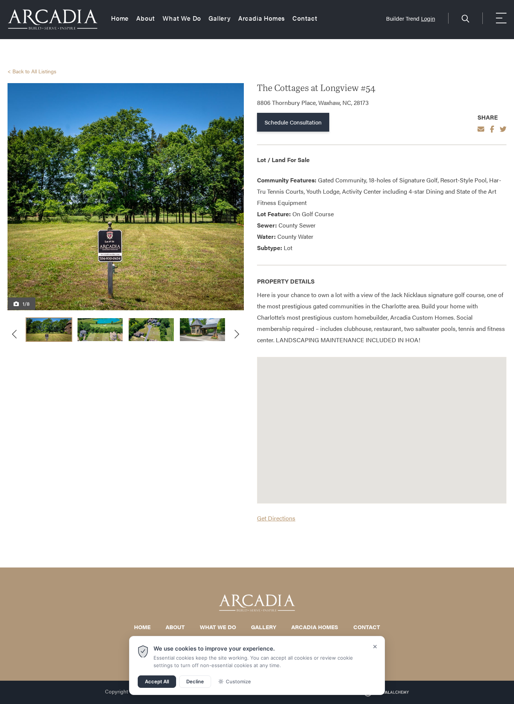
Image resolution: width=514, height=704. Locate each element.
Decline (195, 681)
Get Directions (276, 518)
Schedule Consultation (293, 122)
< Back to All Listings (32, 71)
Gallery (219, 19)
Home (120, 19)
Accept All (157, 681)
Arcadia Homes (261, 19)
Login (428, 18)
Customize (238, 681)
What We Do (182, 19)
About (145, 19)
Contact (305, 19)
